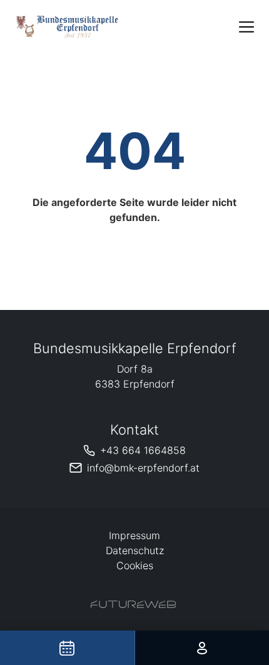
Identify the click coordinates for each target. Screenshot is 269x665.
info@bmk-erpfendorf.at (143, 467)
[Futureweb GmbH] (133, 604)
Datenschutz (135, 550)
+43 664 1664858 (143, 450)
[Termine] (67, 648)
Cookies (134, 565)
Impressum (134, 535)
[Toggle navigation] (246, 27)
